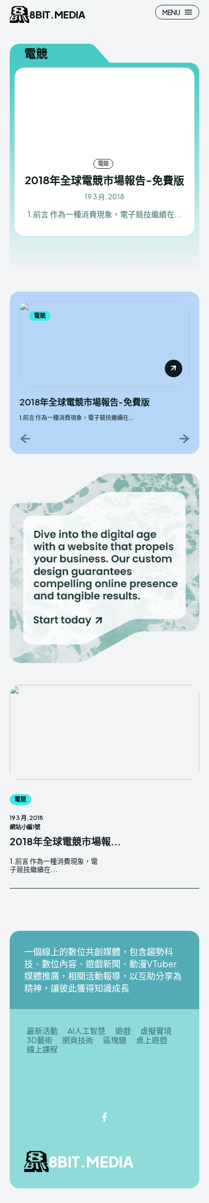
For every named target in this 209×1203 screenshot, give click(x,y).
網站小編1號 (25, 827)
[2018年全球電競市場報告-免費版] (104, 112)
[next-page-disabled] (183, 438)
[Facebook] (104, 1118)
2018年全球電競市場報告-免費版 (104, 180)
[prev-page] (25, 438)
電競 (103, 163)
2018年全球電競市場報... (65, 841)
